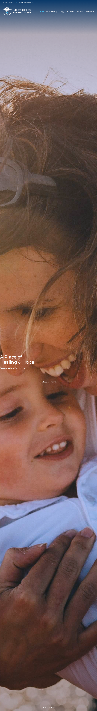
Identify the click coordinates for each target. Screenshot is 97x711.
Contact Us (90, 12)
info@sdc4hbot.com (27, 2)
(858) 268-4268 (9, 2)
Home (42, 12)
